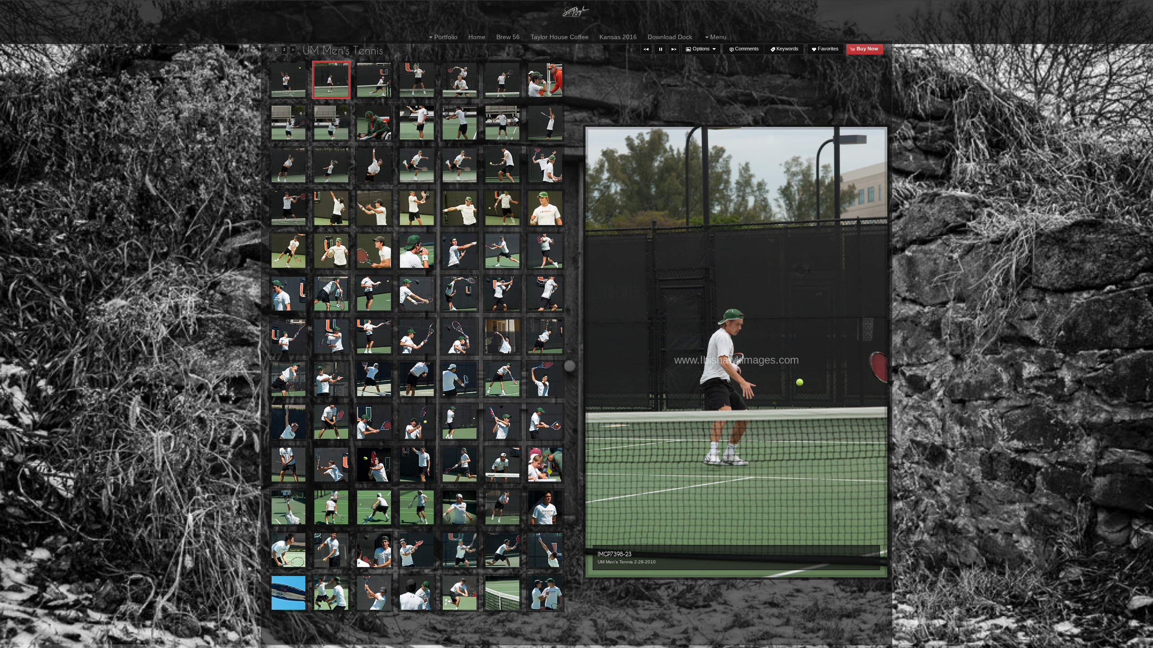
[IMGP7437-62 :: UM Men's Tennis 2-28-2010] (545, 123)
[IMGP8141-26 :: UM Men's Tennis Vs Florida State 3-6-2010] (374, 507)
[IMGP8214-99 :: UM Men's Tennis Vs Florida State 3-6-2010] (460, 593)
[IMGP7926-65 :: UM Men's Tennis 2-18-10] (288, 379)
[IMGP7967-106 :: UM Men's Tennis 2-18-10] (417, 422)
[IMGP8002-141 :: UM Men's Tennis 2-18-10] (460, 465)
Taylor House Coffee (560, 36)
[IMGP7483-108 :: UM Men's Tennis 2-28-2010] (331, 208)
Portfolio (446, 36)
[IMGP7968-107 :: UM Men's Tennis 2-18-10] (460, 422)
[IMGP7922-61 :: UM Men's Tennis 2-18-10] (502, 336)
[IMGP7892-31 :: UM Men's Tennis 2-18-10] (374, 293)
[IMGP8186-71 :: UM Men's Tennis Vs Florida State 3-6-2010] (460, 550)
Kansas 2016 (618, 36)
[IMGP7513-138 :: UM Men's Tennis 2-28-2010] (374, 251)
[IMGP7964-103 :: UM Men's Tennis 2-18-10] (331, 422)
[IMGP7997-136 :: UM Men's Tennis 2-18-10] (374, 465)
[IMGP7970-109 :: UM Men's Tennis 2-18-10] (545, 422)
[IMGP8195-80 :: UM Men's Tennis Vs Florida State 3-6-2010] (288, 593)
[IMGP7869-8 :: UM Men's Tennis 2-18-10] (460, 251)
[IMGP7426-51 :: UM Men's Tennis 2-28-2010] (374, 123)
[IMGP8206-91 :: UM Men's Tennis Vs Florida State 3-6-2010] (374, 593)
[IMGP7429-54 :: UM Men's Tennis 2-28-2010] (417, 123)
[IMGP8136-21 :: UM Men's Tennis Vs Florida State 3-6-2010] (288, 507)
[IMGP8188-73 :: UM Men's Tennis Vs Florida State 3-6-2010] (502, 550)
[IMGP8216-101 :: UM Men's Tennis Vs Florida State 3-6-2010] (502, 593)
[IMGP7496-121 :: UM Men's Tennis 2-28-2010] (417, 208)
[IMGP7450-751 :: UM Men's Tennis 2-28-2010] (460, 165)
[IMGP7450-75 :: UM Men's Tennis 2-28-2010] (417, 165)
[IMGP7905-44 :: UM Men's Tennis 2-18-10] (545, 293)
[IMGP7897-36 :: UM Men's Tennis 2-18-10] (460, 293)
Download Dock (670, 36)
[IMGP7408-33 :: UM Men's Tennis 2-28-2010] (460, 80)
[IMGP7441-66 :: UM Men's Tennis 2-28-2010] (331, 165)
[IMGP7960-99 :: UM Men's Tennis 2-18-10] (288, 422)
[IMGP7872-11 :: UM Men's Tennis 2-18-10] (502, 251)
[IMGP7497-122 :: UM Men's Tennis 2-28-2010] (460, 208)
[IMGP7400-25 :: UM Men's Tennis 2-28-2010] (374, 80)
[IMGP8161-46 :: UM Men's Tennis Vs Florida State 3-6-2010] (331, 550)
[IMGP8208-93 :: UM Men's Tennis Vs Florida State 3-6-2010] (417, 593)
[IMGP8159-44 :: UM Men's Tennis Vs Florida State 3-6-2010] (288, 550)
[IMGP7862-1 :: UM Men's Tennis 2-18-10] (417, 251)
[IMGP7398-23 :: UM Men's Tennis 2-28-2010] (331, 80)
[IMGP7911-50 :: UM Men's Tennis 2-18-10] (331, 336)
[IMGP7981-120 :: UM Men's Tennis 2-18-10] (288, 465)
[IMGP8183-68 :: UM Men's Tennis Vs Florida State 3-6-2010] (417, 550)
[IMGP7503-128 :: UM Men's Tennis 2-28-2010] (545, 208)
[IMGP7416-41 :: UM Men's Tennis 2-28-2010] (545, 80)
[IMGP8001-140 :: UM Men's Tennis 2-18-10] (417, 465)
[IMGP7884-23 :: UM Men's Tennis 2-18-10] (331, 293)
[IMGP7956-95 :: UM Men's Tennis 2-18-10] (545, 379)
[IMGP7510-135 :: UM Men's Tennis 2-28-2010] (288, 251)
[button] (646, 49)
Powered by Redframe (1121, 639)
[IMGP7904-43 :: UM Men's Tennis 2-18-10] (502, 293)
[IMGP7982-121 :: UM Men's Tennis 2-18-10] (331, 465)
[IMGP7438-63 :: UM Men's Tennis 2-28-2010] (288, 165)
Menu (718, 36)
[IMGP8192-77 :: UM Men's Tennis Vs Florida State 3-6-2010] (545, 550)
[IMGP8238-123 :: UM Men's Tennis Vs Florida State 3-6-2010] (545, 593)
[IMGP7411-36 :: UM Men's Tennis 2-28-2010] (502, 80)
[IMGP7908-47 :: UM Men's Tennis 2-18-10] (288, 336)
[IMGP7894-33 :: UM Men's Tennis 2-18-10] (417, 293)
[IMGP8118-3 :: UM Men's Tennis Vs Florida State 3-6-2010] (502, 465)
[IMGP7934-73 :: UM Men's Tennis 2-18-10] (374, 379)
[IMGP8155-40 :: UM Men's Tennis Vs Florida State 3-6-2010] (502, 507)
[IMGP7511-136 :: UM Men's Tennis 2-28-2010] (331, 251)
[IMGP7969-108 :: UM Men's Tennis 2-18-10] (502, 422)
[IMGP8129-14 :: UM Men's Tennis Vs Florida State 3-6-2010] (545, 465)
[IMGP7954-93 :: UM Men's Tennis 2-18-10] (502, 379)
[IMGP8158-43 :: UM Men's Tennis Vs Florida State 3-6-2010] (545, 507)
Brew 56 (508, 36)
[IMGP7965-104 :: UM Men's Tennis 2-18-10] (374, 422)
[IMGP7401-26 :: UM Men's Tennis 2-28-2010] (417, 80)
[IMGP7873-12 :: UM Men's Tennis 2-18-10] (545, 251)
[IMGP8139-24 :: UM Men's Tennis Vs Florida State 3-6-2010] (331, 507)
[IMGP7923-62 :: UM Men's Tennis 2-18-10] (545, 336)
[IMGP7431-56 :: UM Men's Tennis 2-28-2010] (502, 123)
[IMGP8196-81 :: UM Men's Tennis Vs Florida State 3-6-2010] (331, 593)
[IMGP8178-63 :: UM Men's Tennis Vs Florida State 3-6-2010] (374, 550)
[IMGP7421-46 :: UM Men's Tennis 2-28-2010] (288, 123)
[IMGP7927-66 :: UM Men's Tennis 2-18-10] (331, 379)
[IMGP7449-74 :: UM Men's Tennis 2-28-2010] (374, 165)
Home (477, 36)
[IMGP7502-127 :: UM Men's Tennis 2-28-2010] (502, 208)
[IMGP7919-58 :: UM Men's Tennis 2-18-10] (460, 336)
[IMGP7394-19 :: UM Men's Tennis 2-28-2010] (288, 80)
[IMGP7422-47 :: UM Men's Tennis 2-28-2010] (331, 123)
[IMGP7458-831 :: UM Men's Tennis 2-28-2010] (502, 165)
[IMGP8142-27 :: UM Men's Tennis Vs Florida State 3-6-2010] (417, 507)
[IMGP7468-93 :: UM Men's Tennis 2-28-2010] (288, 208)
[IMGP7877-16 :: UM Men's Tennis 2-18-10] (288, 293)
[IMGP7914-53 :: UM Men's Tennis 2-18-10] (374, 336)
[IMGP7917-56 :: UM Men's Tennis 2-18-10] (417, 336)
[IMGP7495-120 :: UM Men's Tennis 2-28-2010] (374, 208)
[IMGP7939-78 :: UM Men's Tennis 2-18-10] (417, 379)
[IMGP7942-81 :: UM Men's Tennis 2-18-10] (460, 379)
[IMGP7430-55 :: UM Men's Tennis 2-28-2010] (460, 123)
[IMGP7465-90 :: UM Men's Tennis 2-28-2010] (545, 165)
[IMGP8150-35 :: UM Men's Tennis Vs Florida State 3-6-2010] (460, 507)
